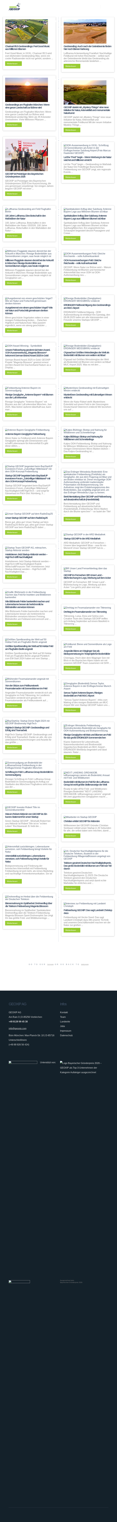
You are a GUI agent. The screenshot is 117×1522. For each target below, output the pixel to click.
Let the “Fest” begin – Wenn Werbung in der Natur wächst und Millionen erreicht (87, 159)
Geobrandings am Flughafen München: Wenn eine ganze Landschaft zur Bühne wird (27, 106)
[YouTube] (107, 1514)
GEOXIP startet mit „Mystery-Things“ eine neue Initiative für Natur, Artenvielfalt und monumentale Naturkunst (87, 110)
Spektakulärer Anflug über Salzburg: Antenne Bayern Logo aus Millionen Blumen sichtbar (85, 217)
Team (63, 1017)
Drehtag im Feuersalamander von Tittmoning (85, 611)
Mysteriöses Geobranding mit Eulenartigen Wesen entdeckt (88, 396)
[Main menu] (105, 6)
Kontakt (64, 1012)
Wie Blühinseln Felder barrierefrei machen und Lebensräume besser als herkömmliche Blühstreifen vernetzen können (27, 604)
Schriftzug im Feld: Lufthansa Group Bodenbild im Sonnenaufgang (29, 773)
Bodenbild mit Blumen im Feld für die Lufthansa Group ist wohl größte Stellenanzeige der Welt (86, 783)
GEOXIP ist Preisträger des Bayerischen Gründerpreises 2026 (24, 175)
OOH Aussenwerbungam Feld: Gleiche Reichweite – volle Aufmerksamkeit (82, 262)
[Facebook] (96, 1514)
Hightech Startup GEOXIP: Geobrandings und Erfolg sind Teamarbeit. (27, 729)
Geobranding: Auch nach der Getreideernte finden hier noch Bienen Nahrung (87, 48)
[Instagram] (100, 1514)
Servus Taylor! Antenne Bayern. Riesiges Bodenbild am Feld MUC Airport (83, 694)
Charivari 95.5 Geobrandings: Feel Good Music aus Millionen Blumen (27, 48)
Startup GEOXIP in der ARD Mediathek (82, 538)
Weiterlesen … (13, 63)
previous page (84, 964)
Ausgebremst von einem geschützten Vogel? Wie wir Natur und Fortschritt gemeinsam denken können (29, 310)
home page (50, 964)
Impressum (65, 1031)
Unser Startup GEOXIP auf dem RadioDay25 (26, 517)
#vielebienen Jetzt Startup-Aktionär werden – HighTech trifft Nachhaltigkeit (26, 556)
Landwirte (65, 1021)
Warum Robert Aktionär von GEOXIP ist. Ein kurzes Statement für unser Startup (26, 815)
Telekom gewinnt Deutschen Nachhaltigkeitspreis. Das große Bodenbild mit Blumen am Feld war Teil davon (87, 865)
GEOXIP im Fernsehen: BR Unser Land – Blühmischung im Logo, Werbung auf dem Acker (87, 576)
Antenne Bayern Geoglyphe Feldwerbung (25, 434)
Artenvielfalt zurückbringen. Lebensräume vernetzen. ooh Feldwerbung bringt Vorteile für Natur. (27, 858)
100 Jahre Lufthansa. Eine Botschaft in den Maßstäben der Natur (25, 217)
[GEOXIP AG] (14, 6)
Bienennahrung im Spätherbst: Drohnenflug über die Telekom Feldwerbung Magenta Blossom (28, 905)
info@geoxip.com (17, 1028)
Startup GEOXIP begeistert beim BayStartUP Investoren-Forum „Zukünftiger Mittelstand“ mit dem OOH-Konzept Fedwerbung (27, 478)
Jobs (62, 1026)
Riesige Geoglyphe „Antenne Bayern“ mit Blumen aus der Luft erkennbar (29, 396)
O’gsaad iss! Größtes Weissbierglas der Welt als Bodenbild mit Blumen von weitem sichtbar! (86, 354)
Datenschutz (66, 1035)
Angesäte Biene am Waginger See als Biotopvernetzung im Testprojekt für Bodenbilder (87, 652)
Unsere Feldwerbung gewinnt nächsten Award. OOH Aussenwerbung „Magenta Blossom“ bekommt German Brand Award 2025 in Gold (27, 352)
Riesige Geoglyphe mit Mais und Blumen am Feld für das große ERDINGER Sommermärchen (87, 736)
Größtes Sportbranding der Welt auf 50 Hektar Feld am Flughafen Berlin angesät (29, 647)
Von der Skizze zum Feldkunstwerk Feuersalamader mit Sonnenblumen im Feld (26, 687)
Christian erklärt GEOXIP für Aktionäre (82, 821)
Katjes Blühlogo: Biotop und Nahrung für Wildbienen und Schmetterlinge (83, 438)
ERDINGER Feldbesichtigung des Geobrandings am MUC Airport (87, 306)
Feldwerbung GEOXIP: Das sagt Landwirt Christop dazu (88, 912)
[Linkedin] (103, 1514)
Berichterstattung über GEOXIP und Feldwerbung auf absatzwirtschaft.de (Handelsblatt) (87, 498)
